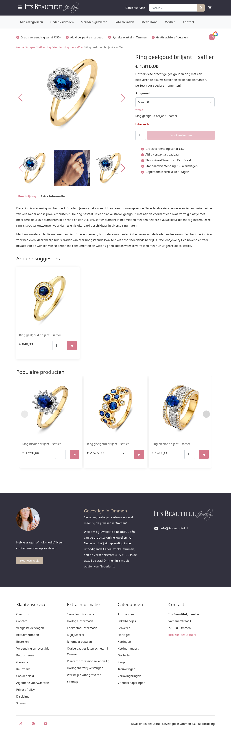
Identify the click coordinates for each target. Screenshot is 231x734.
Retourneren (25, 655)
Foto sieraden (124, 22)
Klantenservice (135, 8)
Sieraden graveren (94, 22)
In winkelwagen (181, 135)
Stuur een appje (29, 560)
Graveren (124, 628)
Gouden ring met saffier (68, 47)
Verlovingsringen (129, 676)
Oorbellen (124, 655)
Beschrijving (27, 196)
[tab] (27, 196)
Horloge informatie (80, 621)
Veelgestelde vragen (30, 628)
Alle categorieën (31, 22)
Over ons (22, 614)
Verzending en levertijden (33, 648)
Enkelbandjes (127, 621)
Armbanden (126, 614)
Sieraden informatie (80, 614)
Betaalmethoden (27, 635)
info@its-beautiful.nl (182, 635)
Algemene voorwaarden (32, 683)
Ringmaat (143, 93)
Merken (170, 22)
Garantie (22, 662)
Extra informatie (53, 196)
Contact (188, 22)
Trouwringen (126, 669)
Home (20, 47)
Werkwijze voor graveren (84, 675)
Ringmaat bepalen (79, 642)
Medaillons (149, 22)
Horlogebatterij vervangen (85, 668)
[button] (123, 98)
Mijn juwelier (75, 635)
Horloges (124, 635)
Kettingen (124, 642)
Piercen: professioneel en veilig (88, 661)
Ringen (30, 47)
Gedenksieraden (62, 22)
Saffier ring (44, 47)
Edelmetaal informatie (82, 628)
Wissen (139, 110)
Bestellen (22, 642)
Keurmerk (23, 669)
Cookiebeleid (25, 676)
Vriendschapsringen (131, 683)
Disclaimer (23, 696)
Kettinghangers (128, 648)
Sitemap (21, 703)
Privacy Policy (25, 690)
